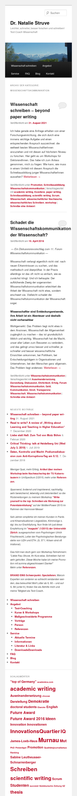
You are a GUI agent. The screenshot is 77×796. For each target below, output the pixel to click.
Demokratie (38, 701)
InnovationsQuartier (35, 731)
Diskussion (30, 382)
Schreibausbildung (54, 185)
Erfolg (55, 382)
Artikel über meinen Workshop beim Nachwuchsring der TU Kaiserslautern (37, 473)
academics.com (45, 681)
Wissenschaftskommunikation (27, 188)
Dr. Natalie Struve (29, 22)
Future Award (22, 712)
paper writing (53, 192)
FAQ (27, 73)
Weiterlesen (31, 176)
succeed (34, 785)
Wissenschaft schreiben (24, 65)
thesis (16, 792)
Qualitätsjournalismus (55, 747)
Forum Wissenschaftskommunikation (38, 384)
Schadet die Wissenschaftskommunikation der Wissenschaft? (40, 228)
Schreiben (23, 769)
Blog (37, 73)
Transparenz (44, 390)
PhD (12, 747)
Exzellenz (39, 192)
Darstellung (16, 382)
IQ (63, 731)
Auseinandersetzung (43, 379)
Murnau (48, 740)
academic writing (23, 192)
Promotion (36, 185)
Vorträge (20, 620)
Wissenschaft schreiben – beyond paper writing (30, 110)
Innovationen (37, 724)
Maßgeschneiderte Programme (33, 616)
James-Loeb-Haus (24, 741)
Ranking (14, 752)
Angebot (47, 65)
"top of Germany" (23, 681)
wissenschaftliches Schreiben (27, 202)
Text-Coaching (23, 608)
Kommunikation (19, 390)
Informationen (23, 641)
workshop (50, 202)
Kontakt (50, 73)
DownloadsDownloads (28, 650)
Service (15, 73)
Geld (48, 386)
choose (46, 695)
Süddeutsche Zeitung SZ (52, 785)
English (52, 707)
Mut (63, 740)
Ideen (51, 718)
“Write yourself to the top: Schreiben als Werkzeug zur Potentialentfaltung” (36, 501)
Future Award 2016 (27, 718)
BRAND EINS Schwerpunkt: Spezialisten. (33, 575)
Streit (32, 390)
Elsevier (42, 707)
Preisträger (21, 747)
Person (19, 625)
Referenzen (29, 567)
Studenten (19, 785)
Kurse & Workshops (27, 612)
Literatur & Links (25, 646)
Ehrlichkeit (44, 382)
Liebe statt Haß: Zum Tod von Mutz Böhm (35, 435)
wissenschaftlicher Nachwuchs (44, 199)
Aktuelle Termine (25, 637)
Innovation (18, 724)
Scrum (55, 195)
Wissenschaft (18, 199)
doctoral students (23, 707)
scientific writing (41, 195)
